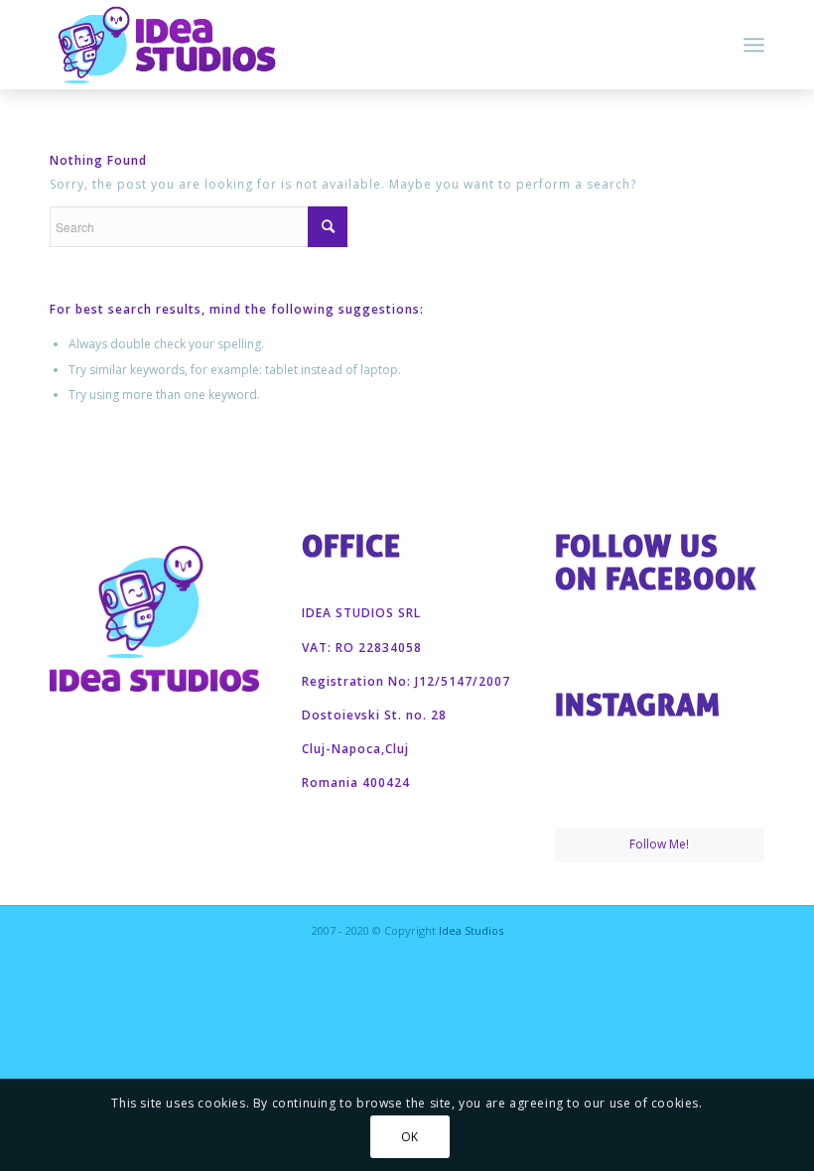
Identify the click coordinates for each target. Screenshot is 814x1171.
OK (410, 1136)
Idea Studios (471, 930)
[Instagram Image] (588, 791)
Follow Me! (659, 844)
